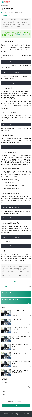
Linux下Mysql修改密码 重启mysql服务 (20, 328)
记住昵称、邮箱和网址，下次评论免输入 (12, 401)
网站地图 (18, 414)
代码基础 (16, 12)
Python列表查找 (16, 319)
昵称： (4, 391)
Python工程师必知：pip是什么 (20, 353)
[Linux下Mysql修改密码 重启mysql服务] (6, 330)
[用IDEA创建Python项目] (6, 313)
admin (2, 12)
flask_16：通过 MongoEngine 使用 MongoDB (21, 337)
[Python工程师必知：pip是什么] (6, 355)
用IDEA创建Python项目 (18, 311)
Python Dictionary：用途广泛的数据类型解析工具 (21, 371)
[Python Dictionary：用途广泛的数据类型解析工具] (6, 372)
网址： (4, 398)
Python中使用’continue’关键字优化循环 (21, 362)
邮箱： (4, 394)
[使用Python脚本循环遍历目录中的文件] (6, 347)
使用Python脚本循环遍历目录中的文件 (21, 345)
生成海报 (5, 286)
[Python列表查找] (6, 322)
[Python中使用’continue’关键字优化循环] (6, 364)
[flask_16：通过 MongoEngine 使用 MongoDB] (6, 339)
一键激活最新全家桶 (5, 15)
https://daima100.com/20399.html (18, 275)
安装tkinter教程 (20, 34)
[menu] (29, 2)
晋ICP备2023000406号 (24, 413)
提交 (16, 405)
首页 (2, 5)
